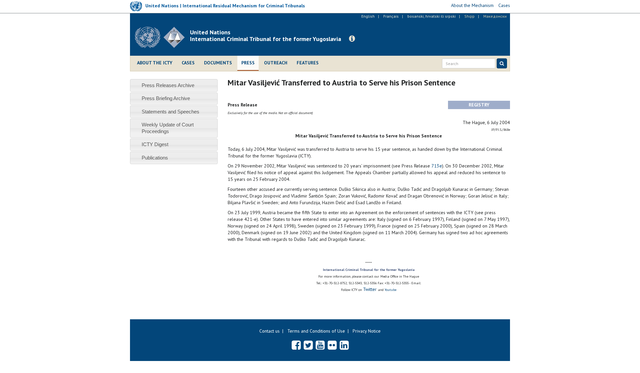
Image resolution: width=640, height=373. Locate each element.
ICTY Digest (155, 144)
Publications (155, 157)
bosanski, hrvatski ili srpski (431, 16)
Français (391, 16)
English (368, 16)
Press (248, 63)
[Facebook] (296, 345)
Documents (218, 63)
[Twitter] (308, 345)
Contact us (269, 331)
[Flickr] (332, 345)
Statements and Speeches (170, 111)
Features (308, 63)
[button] (352, 38)
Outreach (275, 63)
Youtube (390, 290)
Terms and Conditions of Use (316, 331)
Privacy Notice (367, 331)
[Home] (162, 37)
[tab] (174, 85)
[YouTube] (320, 345)
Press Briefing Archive (166, 98)
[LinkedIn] (344, 345)
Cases (188, 63)
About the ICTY (154, 63)
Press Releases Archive (168, 85)
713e (436, 166)
